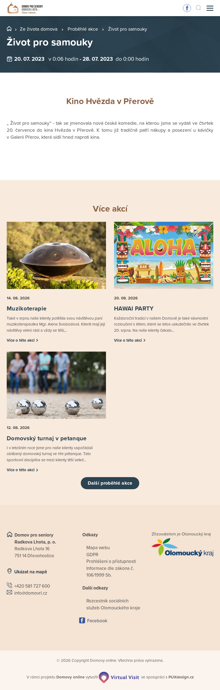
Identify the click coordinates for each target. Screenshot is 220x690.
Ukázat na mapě (30, 572)
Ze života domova (38, 29)
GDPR (92, 554)
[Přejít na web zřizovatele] (182, 547)
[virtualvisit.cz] (119, 677)
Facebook (187, 8)
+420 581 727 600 (32, 586)
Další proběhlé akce (110, 483)
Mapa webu (98, 547)
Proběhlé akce (83, 29)
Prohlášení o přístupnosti (111, 561)
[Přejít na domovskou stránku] (25, 8)
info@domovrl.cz (30, 593)
